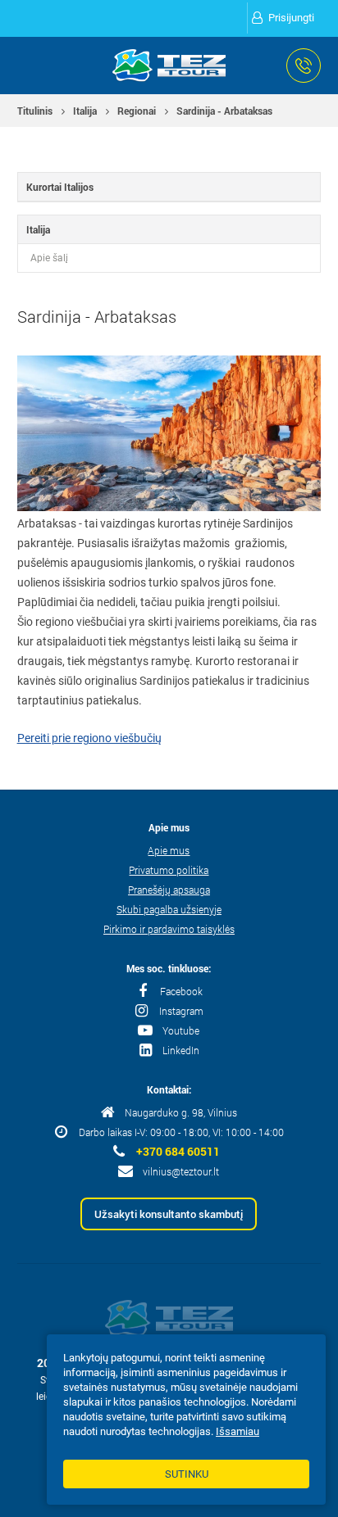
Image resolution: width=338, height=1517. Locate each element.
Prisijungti (291, 17)
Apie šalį (49, 258)
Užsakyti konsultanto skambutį (168, 1214)
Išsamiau (237, 1431)
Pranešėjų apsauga (169, 889)
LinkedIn (180, 1050)
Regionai (136, 110)
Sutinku (186, 1474)
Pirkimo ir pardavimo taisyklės (169, 929)
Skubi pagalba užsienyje (169, 909)
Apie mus (169, 850)
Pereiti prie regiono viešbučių (89, 738)
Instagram (181, 1011)
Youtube (180, 1030)
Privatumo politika (168, 870)
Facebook (181, 991)
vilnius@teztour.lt (181, 1171)
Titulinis (35, 110)
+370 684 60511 (178, 1151)
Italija (85, 110)
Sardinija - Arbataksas (224, 110)
